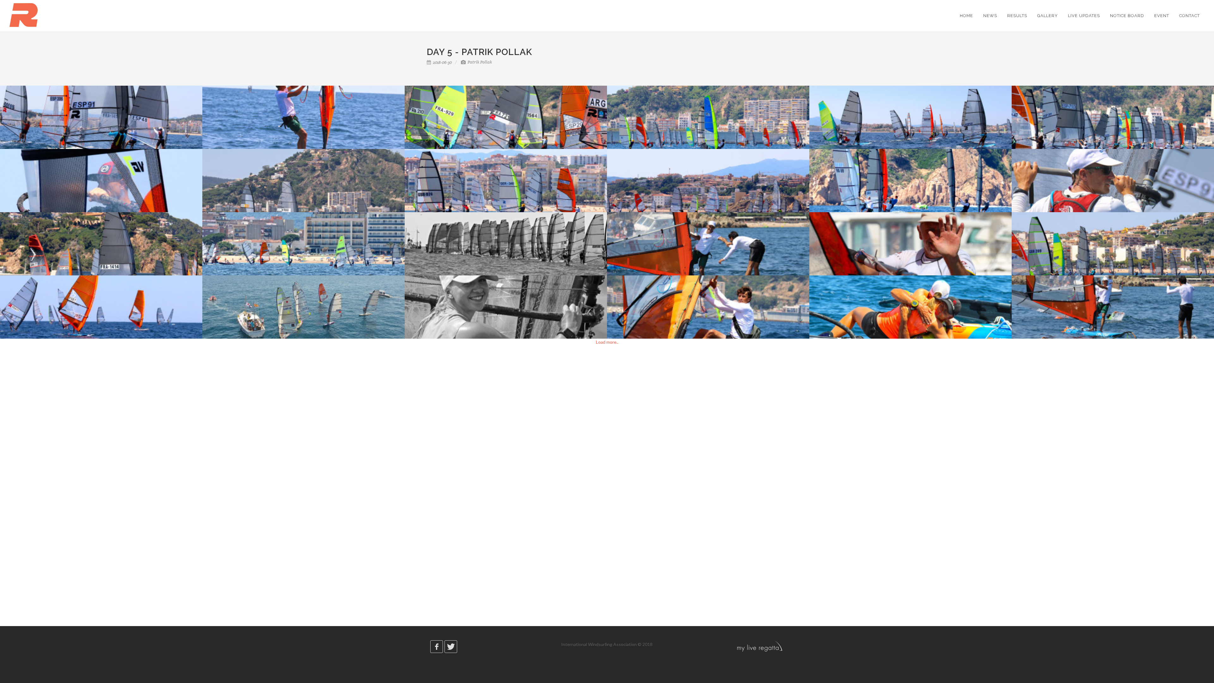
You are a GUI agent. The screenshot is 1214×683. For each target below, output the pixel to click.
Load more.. (607, 342)
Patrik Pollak (479, 62)
